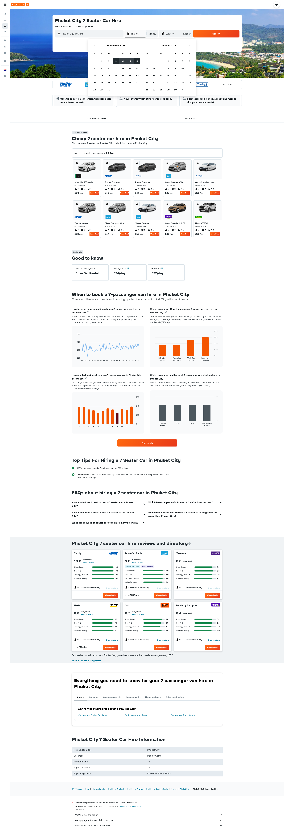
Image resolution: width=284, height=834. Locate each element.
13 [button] (137, 68)
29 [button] (101, 89)
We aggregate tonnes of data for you (94, 820)
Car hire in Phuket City (180, 789)
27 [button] (137, 82)
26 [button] (130, 82)
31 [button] (182, 89)
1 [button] (101, 61)
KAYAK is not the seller (86, 814)
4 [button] (123, 61)
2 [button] (108, 61)
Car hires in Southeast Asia (157, 789)
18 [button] (123, 75)
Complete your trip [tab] (112, 697)
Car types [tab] (93, 697)
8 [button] (101, 68)
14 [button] (94, 75)
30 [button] (108, 89)
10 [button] (116, 68)
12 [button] (130, 68)
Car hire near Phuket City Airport (93, 715)
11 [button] (123, 68)
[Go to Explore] (5, 41)
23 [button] (108, 82)
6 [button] (137, 61)
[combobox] (63, 26)
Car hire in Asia (98, 789)
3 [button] (116, 61)
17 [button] (116, 75)
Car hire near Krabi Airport (136, 715)
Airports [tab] (80, 697)
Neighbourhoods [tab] (153, 697)
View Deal (94, 193)
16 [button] (109, 75)
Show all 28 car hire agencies (86, 660)
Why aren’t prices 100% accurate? (92, 825)
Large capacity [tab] (133, 697)
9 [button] (108, 68)
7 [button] (94, 68)
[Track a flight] (5, 47)
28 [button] (94, 89)
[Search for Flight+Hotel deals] (5, 32)
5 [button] (130, 61)
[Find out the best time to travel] (5, 53)
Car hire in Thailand (116, 789)
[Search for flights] (5, 14)
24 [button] (115, 82)
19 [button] (130, 75)
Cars (87, 789)
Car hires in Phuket (135, 789)
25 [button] (123, 82)
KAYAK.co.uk (77, 789)
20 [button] (137, 75)
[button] (5, 4)
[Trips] (5, 61)
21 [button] (94, 82)
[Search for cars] (5, 26)
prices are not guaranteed (130, 806)
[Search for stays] (5, 20)
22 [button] (101, 82)
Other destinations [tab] (175, 697)
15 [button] (102, 75)
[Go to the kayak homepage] (20, 4)
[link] (147, 443)
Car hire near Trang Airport (183, 715)
